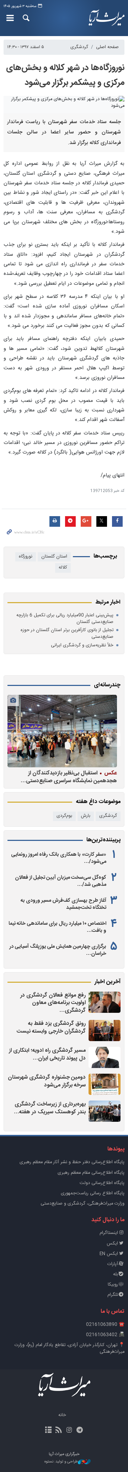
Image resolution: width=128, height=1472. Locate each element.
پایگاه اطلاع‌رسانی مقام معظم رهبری (91, 1173)
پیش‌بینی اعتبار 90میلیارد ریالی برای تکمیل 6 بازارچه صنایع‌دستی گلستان (64, 619)
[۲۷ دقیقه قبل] (105, 1030)
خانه (62, 1415)
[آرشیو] (48, 1430)
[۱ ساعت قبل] (105, 1084)
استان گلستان (54, 556)
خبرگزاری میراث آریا (106, 18)
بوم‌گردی (64, 816)
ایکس (112, 1243)
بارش (85, 816)
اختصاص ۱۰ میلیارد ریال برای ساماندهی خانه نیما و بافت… (57, 927)
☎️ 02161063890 (105, 1324)
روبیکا (113, 1284)
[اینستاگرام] (69, 1430)
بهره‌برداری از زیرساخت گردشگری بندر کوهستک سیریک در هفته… (50, 1108)
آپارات (112, 1264)
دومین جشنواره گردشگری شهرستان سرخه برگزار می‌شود (47, 1081)
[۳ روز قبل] (62, 731)
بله (115, 1274)
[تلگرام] (79, 1430)
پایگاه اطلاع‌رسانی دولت (102, 1183)
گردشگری (79, 47)
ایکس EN (109, 1254)
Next (14, 740)
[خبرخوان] (58, 1430)
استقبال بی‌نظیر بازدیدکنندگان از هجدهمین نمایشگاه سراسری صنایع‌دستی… (69, 777)
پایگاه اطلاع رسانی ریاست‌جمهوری (92, 1193)
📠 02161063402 (105, 1335)
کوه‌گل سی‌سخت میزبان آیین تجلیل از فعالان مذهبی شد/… (60, 881)
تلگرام (112, 1295)
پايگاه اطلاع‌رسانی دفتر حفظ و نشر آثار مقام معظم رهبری (72, 1162)
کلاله (63, 567)
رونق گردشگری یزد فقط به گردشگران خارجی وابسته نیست (51, 1027)
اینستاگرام (109, 1233)
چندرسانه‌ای (107, 685)
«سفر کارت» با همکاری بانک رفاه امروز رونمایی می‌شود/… (58, 858)
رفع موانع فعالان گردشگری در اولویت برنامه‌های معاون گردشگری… (53, 1003)
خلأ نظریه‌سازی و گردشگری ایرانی (82, 645)
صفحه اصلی (107, 47)
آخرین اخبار (108, 982)
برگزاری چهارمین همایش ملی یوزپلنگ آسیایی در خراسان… (57, 950)
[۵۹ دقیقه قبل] (105, 1057)
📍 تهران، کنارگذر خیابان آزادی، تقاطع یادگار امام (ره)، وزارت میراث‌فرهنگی (69, 1348)
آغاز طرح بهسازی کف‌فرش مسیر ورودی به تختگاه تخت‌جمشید (63, 904)
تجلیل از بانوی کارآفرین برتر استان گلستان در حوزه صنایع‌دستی (67, 634)
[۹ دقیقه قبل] (105, 1002)
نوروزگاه (25, 556)
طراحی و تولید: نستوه (61, 1462)
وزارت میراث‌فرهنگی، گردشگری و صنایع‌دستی (82, 1203)
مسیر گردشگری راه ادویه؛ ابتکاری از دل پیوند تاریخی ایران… (47, 1054)
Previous (113, 740)
